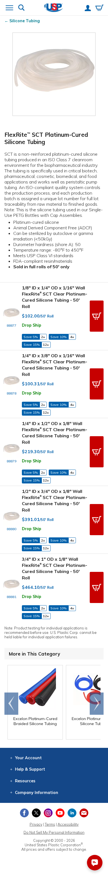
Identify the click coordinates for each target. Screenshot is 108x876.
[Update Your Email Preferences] (83, 812)
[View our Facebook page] (24, 812)
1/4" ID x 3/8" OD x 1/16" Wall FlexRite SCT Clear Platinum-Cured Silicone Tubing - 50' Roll (54, 365)
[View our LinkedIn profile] (72, 812)
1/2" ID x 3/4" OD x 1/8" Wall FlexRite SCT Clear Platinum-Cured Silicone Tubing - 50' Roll (54, 500)
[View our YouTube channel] (60, 812)
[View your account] (88, 8)
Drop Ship (31, 325)
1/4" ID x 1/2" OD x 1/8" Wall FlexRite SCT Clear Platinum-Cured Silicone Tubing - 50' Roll (54, 433)
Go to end (11, 703)
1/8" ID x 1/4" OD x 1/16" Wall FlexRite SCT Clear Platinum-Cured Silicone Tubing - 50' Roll (54, 297)
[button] (97, 316)
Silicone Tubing (24, 20)
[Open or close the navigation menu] (9, 8)
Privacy (36, 824)
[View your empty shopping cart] (99, 8)
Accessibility (68, 824)
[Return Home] (53, 8)
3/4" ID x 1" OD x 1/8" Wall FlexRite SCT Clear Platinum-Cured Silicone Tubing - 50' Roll (54, 568)
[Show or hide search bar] (21, 8)
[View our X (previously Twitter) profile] (36, 812)
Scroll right (96, 703)
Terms (50, 824)
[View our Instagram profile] (48, 812)
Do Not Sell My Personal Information (54, 832)
